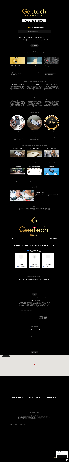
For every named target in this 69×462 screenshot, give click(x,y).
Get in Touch (34, 352)
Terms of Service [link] (43, 297)
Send (34, 294)
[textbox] (34, 282)
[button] (58, 2)
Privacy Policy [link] (37, 297)
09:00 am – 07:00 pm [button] (36, 347)
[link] (21, 264)
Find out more (34, 45)
